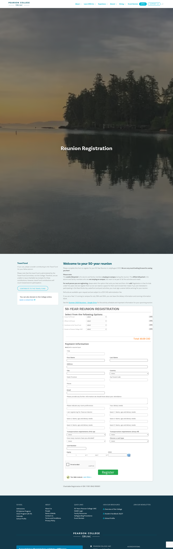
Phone (69, 383)
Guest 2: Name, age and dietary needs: (80, 419)
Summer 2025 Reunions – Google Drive (83, 303)
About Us (48, 509)
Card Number (71, 446)
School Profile (21, 519)
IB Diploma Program (23, 511)
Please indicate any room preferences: (80, 405)
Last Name (114, 357)
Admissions (20, 509)
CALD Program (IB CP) (24, 514)
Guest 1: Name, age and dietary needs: (123, 412)
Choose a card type (117, 438)
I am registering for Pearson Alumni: (79, 412)
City (68, 370)
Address (70, 364)
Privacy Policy (50, 521)
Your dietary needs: (116, 405)
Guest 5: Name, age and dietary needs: (123, 425)
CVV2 (110, 452)
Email (69, 390)
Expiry (69, 452)
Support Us (154, 4)
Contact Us (49, 516)
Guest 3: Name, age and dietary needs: (123, 419)
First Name (71, 357)
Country (113, 370)
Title (68, 351)
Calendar (19, 516)
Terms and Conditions (53, 518)
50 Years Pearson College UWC (85, 509)
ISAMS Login (78, 511)
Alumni (112, 4)
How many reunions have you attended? (80, 438)
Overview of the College (113, 509)
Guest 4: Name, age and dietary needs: (80, 425)
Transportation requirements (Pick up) (81, 432)
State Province (72, 377)
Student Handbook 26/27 (114, 514)
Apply (143, 4)
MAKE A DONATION (27, 300)
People (47, 511)
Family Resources (80, 513)
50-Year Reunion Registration (92, 309)
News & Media (50, 513)
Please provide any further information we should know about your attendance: (94, 396)
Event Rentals (133, 4)
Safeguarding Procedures (83, 516)
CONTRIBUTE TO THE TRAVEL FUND (32, 289)
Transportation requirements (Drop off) (124, 432)
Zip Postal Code (115, 377)
